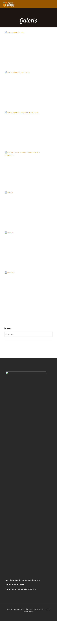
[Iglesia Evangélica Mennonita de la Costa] (9, 4)
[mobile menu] (53, 4)
